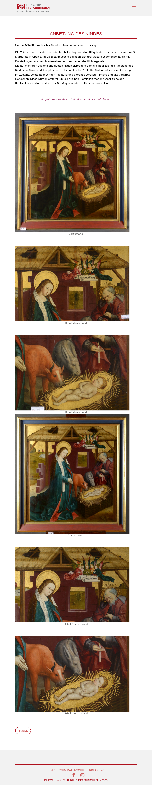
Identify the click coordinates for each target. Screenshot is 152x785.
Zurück (23, 730)
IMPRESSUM (58, 770)
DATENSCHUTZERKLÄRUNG (85, 770)
